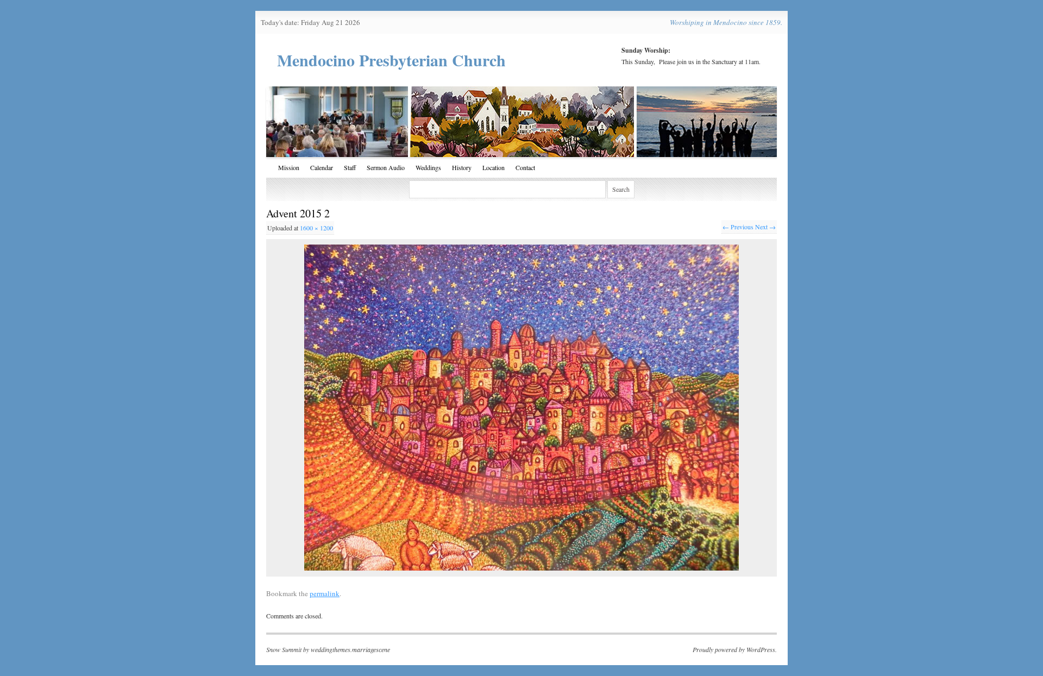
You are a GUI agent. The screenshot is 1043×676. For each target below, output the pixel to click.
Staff (350, 167)
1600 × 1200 (316, 227)
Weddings (428, 167)
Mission (288, 167)
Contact (525, 167)
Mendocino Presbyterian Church (391, 60)
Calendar (321, 167)
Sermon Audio (386, 167)
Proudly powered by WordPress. (735, 649)
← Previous (737, 226)
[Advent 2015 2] (521, 408)
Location (493, 167)
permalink (325, 593)
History (462, 167)
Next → (765, 226)
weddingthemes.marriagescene (350, 649)
